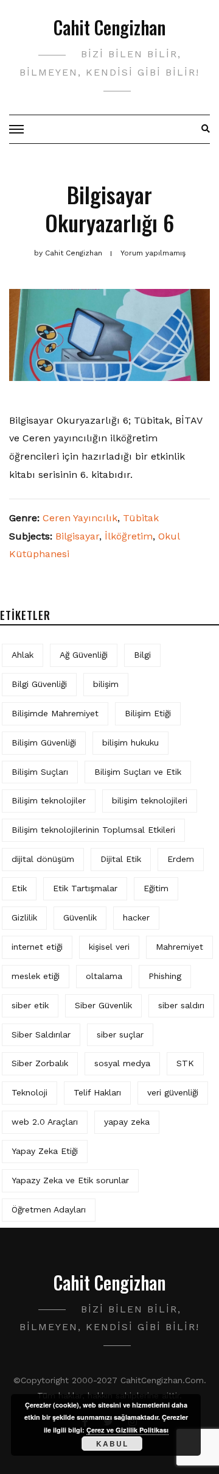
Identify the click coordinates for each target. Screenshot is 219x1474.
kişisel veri (109, 947)
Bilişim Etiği (148, 713)
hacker (136, 917)
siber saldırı (181, 1005)
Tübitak (141, 518)
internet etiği (37, 947)
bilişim (106, 684)
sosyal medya (122, 1063)
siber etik (30, 1005)
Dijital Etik (120, 859)
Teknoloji (29, 1092)
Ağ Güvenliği (84, 655)
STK (185, 1063)
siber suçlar (120, 1034)
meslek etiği (36, 976)
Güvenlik (80, 917)
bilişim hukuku (130, 742)
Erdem (180, 859)
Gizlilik (24, 917)
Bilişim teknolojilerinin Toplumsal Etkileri (93, 830)
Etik (19, 888)
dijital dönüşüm (43, 859)
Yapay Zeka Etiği (45, 1151)
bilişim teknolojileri (149, 800)
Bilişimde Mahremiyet (55, 713)
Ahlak (22, 655)
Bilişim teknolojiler (49, 800)
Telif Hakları (97, 1092)
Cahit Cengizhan (109, 27)
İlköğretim (129, 536)
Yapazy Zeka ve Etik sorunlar (70, 1180)
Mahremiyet (179, 947)
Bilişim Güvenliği (44, 742)
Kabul (112, 1443)
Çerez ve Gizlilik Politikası (127, 1429)
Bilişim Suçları (40, 772)
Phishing (164, 976)
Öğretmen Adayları (49, 1209)
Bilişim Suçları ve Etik (137, 772)
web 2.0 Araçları (45, 1122)
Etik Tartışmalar (85, 888)
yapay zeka (127, 1122)
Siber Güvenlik (103, 1005)
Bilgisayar (77, 536)
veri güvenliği (172, 1092)
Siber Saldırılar (41, 1034)
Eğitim (156, 888)
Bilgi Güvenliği (39, 684)
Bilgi (142, 655)
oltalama (104, 976)
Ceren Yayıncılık (80, 518)
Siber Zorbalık (40, 1063)
